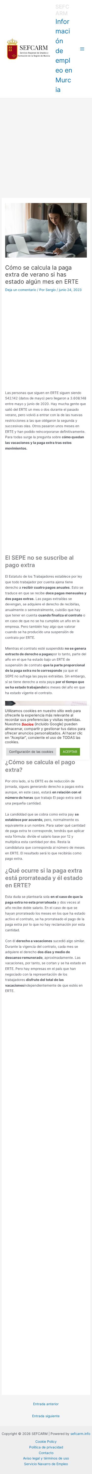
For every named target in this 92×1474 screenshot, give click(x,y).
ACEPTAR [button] (70, 752)
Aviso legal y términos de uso (46, 1458)
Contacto (46, 1453)
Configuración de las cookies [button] (31, 752)
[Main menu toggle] (82, 49)
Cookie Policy (46, 1442)
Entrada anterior (46, 1404)
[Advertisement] (46, 147)
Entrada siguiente (46, 1416)
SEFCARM (62, 9)
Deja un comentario (20, 290)
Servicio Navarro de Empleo (46, 1464)
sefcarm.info (80, 1434)
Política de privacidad (46, 1447)
